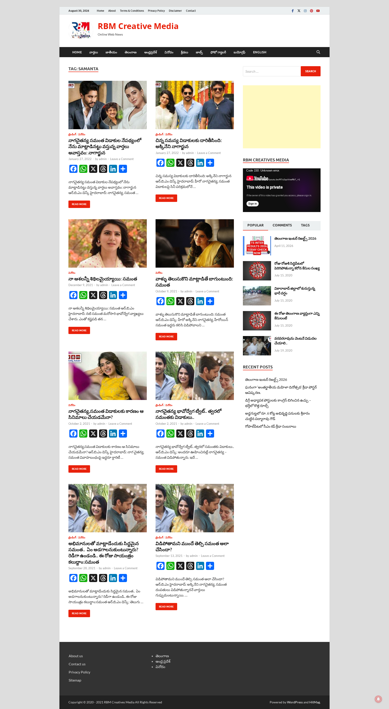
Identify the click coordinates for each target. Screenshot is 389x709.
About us (76, 656)
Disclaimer (175, 10)
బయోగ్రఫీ (239, 52)
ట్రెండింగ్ (72, 134)
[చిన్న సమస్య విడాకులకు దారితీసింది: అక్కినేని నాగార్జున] (195, 105)
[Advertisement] (282, 116)
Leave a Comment (122, 159)
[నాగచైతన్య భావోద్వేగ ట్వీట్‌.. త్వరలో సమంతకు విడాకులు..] (195, 376)
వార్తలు (93, 52)
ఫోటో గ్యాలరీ (218, 52)
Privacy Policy (156, 10)
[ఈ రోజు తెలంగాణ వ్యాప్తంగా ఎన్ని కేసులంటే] (257, 314)
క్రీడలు (184, 52)
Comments (282, 225)
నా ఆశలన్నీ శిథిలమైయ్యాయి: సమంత (102, 278)
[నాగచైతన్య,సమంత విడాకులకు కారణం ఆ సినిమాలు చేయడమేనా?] (107, 376)
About (112, 10)
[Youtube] (318, 11)
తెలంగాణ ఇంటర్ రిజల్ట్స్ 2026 (295, 238)
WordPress (295, 702)
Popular (255, 225)
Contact (191, 10)
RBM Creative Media (138, 26)
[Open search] (318, 52)
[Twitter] (299, 11)
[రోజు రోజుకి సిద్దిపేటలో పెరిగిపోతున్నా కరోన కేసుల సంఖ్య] (257, 264)
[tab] (255, 225)
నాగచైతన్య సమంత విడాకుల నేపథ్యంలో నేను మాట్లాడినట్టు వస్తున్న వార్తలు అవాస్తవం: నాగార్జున (104, 146)
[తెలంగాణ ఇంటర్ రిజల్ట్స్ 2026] (257, 239)
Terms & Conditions (132, 10)
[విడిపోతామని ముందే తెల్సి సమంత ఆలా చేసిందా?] (195, 508)
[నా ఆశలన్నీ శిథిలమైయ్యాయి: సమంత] (107, 243)
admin (103, 159)
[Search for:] (282, 71)
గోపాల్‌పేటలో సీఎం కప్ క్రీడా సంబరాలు (270, 426)
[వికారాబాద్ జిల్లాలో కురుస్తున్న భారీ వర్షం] (257, 289)
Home (100, 10)
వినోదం (169, 52)
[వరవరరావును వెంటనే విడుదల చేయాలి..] (257, 338)
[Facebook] (292, 11)
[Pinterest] (311, 11)
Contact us (77, 664)
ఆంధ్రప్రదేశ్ (150, 52)
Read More (77, 203)
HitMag (314, 702)
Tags (305, 225)
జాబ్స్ (199, 52)
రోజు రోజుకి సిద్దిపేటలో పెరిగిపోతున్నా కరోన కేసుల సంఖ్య (297, 265)
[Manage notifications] (378, 699)
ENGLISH (259, 52)
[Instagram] (305, 11)
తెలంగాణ (131, 52)
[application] (282, 190)
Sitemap (75, 680)
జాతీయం (111, 52)
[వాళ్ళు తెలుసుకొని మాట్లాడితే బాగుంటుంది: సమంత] (195, 243)
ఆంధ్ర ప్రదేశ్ (163, 661)
